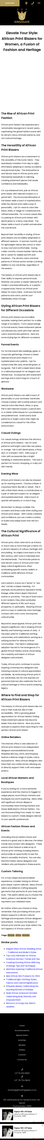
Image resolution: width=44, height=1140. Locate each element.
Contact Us (22, 1059)
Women (26, 935)
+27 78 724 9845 (22, 1080)
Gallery (22, 1050)
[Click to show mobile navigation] (40, 3)
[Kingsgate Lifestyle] (22, 15)
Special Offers (22, 1035)
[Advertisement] (22, 80)
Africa (18, 935)
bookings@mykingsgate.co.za (22, 1090)
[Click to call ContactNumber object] (32, 3)
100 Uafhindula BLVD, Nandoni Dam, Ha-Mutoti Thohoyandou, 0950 (22, 1103)
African (11, 935)
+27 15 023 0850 (22, 1073)
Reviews (22, 1045)
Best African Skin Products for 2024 (23, 976)
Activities (22, 1040)
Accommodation (22, 1030)
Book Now (10, 3)
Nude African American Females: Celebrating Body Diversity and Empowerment (21, 996)
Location (22, 1055)
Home (22, 1025)
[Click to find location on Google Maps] (26, 3)
